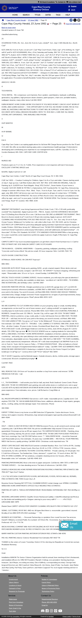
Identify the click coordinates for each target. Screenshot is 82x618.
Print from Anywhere (16, 602)
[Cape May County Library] (3, 21)
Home (15, 15)
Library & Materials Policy (50, 585)
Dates (48, 15)
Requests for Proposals (17, 591)
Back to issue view (9, 27)
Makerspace (13, 599)
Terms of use (76, 616)
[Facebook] (71, 20)
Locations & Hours (15, 585)
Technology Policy (48, 591)
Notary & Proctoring (16, 605)
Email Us (45, 605)
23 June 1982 (33, 20)
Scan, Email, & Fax (15, 608)
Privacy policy (67, 616)
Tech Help (12, 611)
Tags (58, 15)
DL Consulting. (15, 616)
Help (67, 15)
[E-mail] (78, 20)
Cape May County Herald (16, 20)
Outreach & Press (15, 588)
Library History (14, 582)
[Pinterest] (55, 610)
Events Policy (46, 582)
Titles (37, 15)
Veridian (51, 616)
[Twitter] (75, 20)
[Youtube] (60, 610)
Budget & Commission (49, 579)
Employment (13, 579)
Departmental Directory (50, 599)
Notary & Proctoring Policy (51, 588)
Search (26, 15)
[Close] (60, 522)
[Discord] (43, 610)
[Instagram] (51, 610)
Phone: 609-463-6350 (49, 602)
